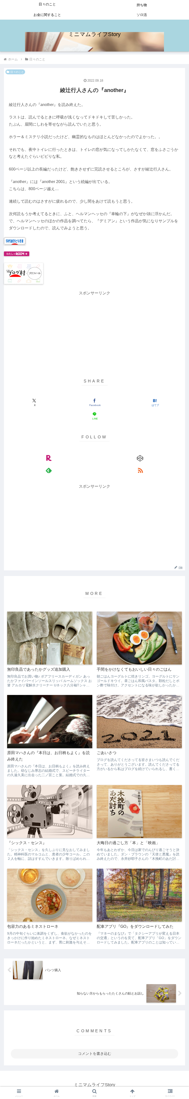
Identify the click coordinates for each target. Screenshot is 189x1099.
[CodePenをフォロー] (140, 458)
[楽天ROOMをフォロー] (49, 458)
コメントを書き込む (94, 1053)
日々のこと (17, 71)
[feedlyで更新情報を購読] (49, 470)
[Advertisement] (94, 331)
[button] (174, 741)
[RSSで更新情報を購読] (140, 470)
